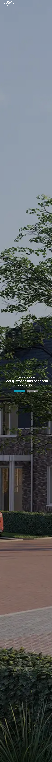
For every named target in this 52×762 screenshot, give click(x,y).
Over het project (25, 4)
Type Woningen (39, 4)
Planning (47, 4)
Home (19, 4)
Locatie (33, 4)
